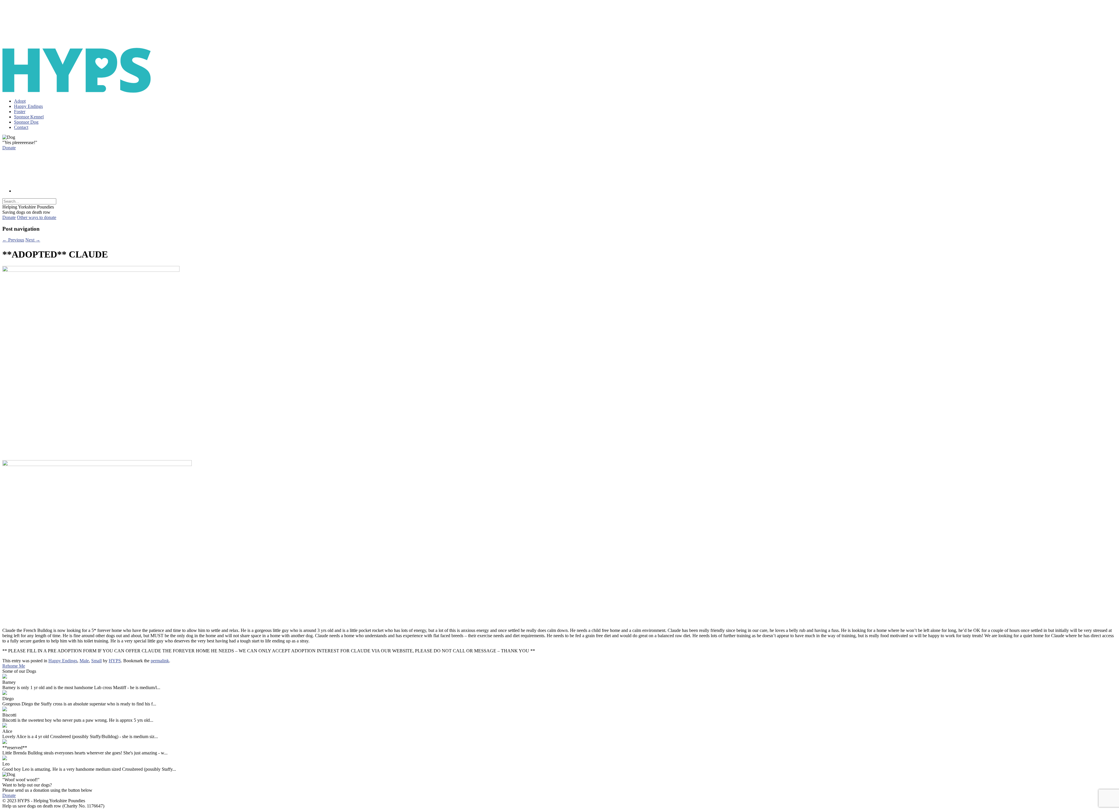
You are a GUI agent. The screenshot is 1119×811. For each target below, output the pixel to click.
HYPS (115, 660)
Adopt (20, 101)
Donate (9, 147)
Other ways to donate (36, 217)
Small (96, 660)
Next (32, 239)
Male (84, 660)
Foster (19, 111)
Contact (21, 127)
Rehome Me (13, 665)
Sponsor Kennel (29, 116)
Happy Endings (28, 106)
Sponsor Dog (26, 122)
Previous (13, 239)
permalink (160, 660)
